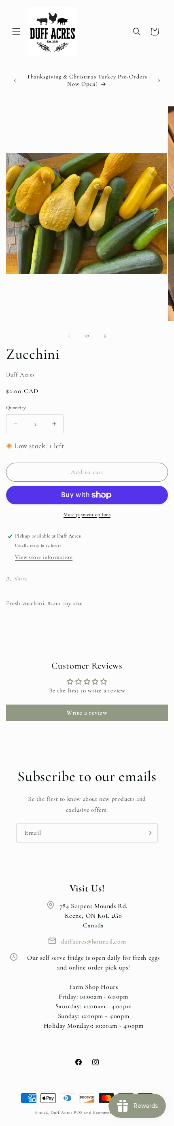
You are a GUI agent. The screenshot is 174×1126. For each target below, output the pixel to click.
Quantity (16, 407)
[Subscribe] (148, 832)
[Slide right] (105, 336)
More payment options (87, 514)
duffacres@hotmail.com (93, 942)
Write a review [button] (86, 713)
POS (78, 1112)
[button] (16, 31)
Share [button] (21, 578)
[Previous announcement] (15, 80)
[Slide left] (69, 336)
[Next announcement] (159, 80)
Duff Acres (62, 1112)
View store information (43, 557)
